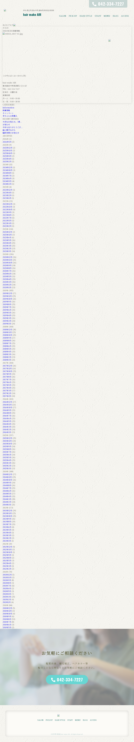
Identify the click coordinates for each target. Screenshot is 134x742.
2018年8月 (7, 340)
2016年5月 (7, 421)
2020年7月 (7, 271)
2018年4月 (7, 351)
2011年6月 (7, 588)
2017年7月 (7, 379)
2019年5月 (7, 312)
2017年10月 (7, 371)
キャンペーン (8, 113)
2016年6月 (7, 418)
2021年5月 (7, 240)
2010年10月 (7, 613)
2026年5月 (7, 141)
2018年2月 (7, 357)
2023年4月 (7, 192)
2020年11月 (7, 260)
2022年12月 (7, 204)
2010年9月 (7, 616)
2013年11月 (7, 513)
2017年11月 (7, 368)
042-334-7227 (70, 679)
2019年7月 (7, 307)
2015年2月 (7, 465)
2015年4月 (7, 460)
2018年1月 (7, 359)
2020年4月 (7, 279)
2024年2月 (7, 184)
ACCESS (125, 15)
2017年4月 (7, 387)
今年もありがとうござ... (13, 127)
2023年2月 (7, 195)
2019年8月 (7, 304)
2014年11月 (7, 477)
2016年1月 (7, 432)
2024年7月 (7, 175)
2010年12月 (7, 608)
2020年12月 (7, 257)
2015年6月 (7, 454)
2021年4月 (7, 243)
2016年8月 (7, 413)
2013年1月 (7, 540)
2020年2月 (7, 284)
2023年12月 (7, 189)
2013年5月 (7, 529)
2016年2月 (7, 429)
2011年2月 (7, 599)
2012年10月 (7, 552)
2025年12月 (7, 147)
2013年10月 (7, 516)
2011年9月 (7, 580)
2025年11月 (7, 150)
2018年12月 (7, 329)
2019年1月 (7, 323)
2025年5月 (7, 156)
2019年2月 (7, 321)
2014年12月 (7, 474)
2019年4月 (7, 315)
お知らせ (6, 124)
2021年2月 (7, 248)
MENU (107, 15)
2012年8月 (7, 557)
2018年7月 (7, 343)
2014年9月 (7, 482)
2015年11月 (7, 441)
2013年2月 (7, 538)
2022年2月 (7, 226)
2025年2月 (7, 161)
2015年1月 (7, 468)
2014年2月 (7, 502)
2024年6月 (7, 178)
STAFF (98, 15)
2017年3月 (7, 390)
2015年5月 (7, 457)
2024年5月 (7, 181)
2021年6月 (7, 237)
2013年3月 (7, 535)
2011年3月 (7, 596)
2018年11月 (7, 332)
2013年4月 (7, 532)
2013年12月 (7, 510)
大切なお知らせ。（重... (12, 121)
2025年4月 (7, 158)
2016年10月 (7, 407)
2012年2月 (7, 568)
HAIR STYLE (86, 15)
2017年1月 (7, 396)
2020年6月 (7, 273)
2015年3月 (7, 463)
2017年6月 (7, 382)
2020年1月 (7, 287)
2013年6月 (7, 527)
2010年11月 (7, 611)
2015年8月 (7, 449)
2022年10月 (7, 209)
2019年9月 (7, 301)
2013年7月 (7, 524)
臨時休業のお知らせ (11, 132)
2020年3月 (7, 282)
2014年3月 (7, 499)
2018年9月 (7, 337)
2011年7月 (7, 585)
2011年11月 (7, 577)
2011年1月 (7, 602)
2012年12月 (7, 546)
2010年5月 (7, 627)
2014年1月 (7, 504)
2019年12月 (7, 293)
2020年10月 (7, 262)
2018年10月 (7, 335)
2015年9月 (7, 446)
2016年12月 (7, 402)
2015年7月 (7, 452)
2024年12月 (7, 167)
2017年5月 (7, 385)
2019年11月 (7, 296)
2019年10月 (7, 298)
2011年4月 (7, 594)
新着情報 (6, 110)
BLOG (115, 15)
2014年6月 (7, 491)
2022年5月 (7, 220)
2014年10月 (7, 479)
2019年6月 (7, 309)
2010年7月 (7, 622)
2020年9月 (7, 265)
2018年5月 (7, 348)
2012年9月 (7, 555)
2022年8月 (7, 215)
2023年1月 (7, 198)
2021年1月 (7, 251)
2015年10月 (7, 443)
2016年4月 (7, 424)
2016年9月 (7, 410)
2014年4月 (7, 496)
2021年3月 (7, 245)
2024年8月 (7, 173)
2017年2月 (7, 393)
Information (8, 107)
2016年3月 (7, 426)
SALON (62, 15)
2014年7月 (7, 488)
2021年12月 (7, 232)
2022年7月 (7, 217)
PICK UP (73, 15)
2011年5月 (7, 591)
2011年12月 (7, 574)
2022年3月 (7, 223)
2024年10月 (7, 170)
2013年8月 (7, 521)
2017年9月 (7, 374)
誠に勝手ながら (9, 130)
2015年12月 (7, 438)
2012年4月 (7, 563)
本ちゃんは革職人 (10, 116)
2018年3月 (7, 354)
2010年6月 (7, 624)
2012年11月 (7, 549)
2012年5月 (7, 560)
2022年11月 (7, 206)
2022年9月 (7, 212)
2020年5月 (7, 276)
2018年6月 (7, 346)
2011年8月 (7, 583)
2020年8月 (7, 268)
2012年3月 (7, 566)
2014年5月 (7, 493)
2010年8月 (7, 619)
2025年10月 (7, 153)
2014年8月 (7, 485)
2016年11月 (7, 404)
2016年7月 (7, 415)
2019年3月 (7, 318)
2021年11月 (7, 234)
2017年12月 (7, 365)
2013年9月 (7, 518)
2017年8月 (7, 376)
